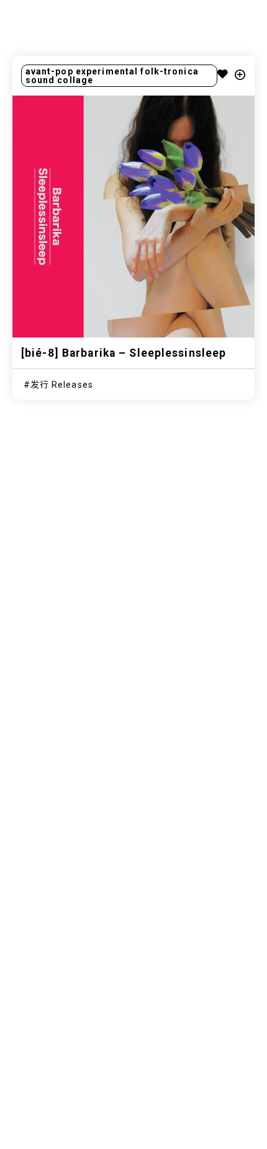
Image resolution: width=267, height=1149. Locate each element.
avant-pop (49, 71)
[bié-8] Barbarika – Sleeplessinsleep (123, 353)
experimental (107, 71)
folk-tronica (169, 71)
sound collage (59, 80)
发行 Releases (61, 385)
